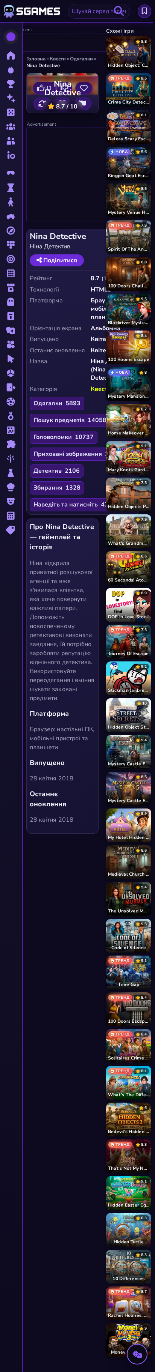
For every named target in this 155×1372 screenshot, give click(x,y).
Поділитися (59, 260)
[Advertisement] (63, 42)
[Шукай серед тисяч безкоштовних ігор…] (119, 11)
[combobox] (99, 11)
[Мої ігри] (144, 11)
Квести (101, 389)
